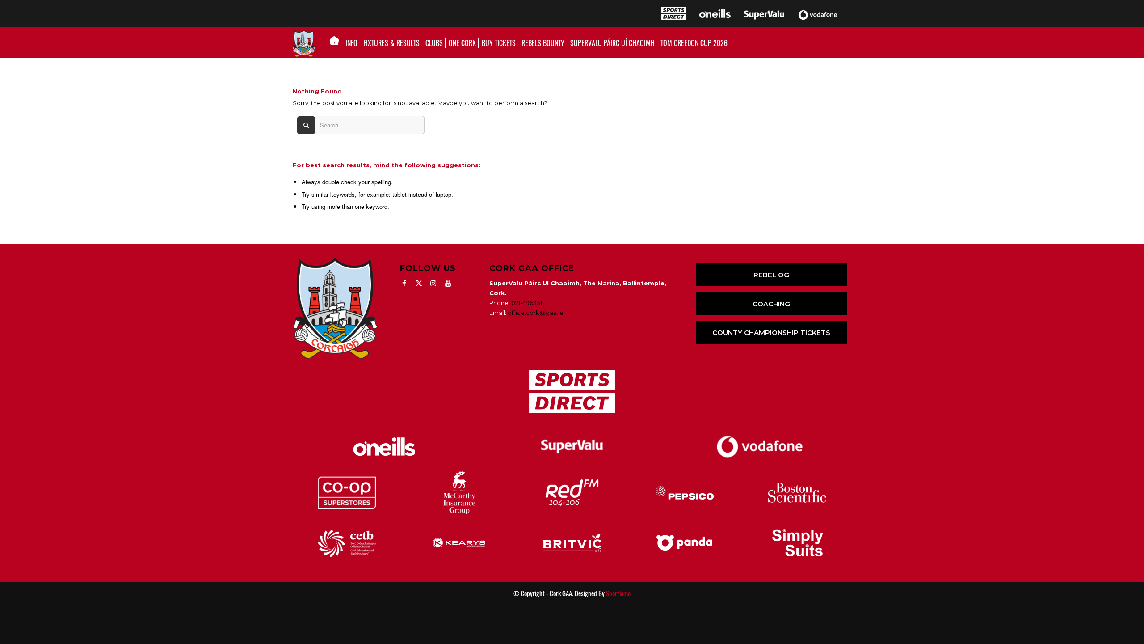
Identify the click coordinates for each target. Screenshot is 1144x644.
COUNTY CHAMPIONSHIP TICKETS (771, 332)
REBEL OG (771, 275)
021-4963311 (527, 302)
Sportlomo (618, 593)
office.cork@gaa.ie (536, 312)
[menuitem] (336, 43)
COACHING (771, 304)
